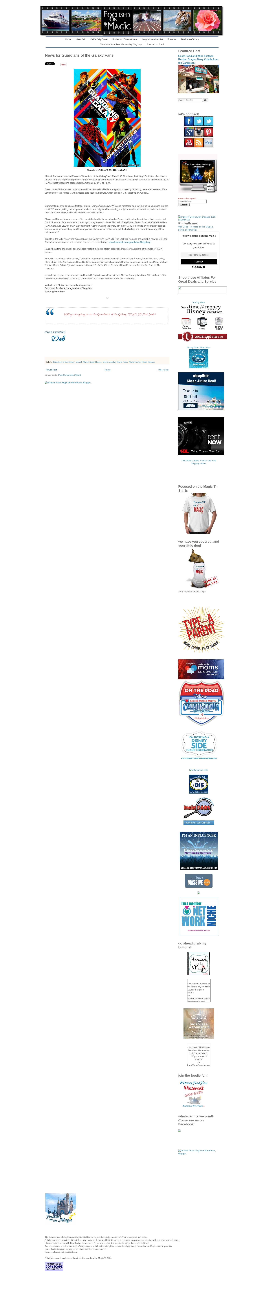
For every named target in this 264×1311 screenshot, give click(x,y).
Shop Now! (205, 347)
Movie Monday (109, 362)
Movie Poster (135, 362)
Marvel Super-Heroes (92, 362)
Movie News (122, 362)
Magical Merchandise (152, 39)
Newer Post (51, 370)
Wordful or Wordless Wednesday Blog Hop (121, 44)
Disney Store (193, 347)
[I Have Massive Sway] (199, 887)
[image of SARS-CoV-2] (198, 219)
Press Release (148, 362)
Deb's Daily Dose (98, 39)
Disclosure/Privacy (190, 39)
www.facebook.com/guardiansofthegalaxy (129, 242)
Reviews (172, 39)
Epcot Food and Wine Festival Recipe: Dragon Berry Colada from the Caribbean (198, 59)
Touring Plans (198, 302)
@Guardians (58, 291)
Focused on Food (155, 44)
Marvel (79, 362)
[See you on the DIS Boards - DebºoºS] (198, 793)
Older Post (163, 370)
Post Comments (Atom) (69, 375)
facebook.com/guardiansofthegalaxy (74, 288)
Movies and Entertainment (124, 39)
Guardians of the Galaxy (64, 362)
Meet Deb (80, 39)
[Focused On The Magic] (179, 1131)
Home (68, 39)
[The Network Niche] (199, 935)
